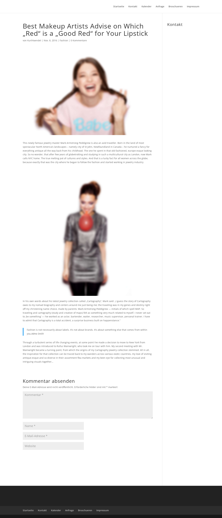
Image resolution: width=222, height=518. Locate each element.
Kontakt (132, 6)
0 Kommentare (79, 40)
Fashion (64, 40)
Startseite (118, 6)
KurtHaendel (34, 40)
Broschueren (176, 6)
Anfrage (160, 6)
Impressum (193, 6)
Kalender (146, 6)
